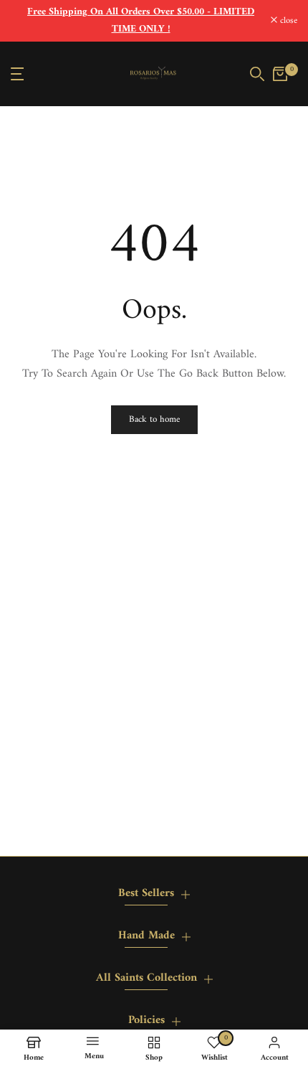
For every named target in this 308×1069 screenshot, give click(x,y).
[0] (280, 74)
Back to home (154, 419)
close (287, 21)
